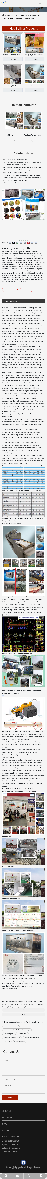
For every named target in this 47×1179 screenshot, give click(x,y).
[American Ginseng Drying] (12, 42)
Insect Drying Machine (10, 86)
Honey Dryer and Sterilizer (34, 55)
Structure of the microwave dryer (15, 180)
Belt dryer (7, 1041)
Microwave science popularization (15, 172)
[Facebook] (23, 1162)
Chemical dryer (22, 1034)
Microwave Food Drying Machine (15, 183)
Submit (10, 1097)
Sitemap (32, 1169)
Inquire (13, 59)
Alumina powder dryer (33, 1022)
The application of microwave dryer (16, 159)
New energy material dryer (13, 1022)
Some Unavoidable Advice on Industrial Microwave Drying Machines (23, 178)
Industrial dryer (19, 1041)
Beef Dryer (9, 135)
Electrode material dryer (12, 1037)
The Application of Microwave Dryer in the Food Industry (23, 162)
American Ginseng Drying (12, 55)
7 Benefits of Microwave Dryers (15, 165)
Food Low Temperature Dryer (33, 135)
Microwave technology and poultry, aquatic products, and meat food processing (23, 175)
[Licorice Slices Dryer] (34, 74)
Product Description (10, 301)
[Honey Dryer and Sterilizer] (34, 42)
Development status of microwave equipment (19, 170)
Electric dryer (8, 1034)
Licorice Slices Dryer (32, 86)
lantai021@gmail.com (9, 988)
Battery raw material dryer (13, 1026)
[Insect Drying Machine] (12, 74)
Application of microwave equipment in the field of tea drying (23, 167)
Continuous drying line (32, 1037)
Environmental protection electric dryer (17, 1030)
